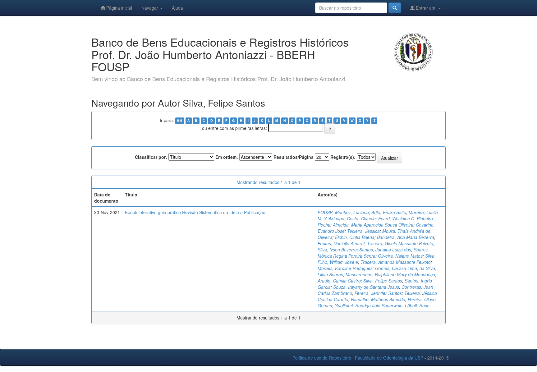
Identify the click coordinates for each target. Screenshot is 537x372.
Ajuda (177, 8)
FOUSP (325, 212)
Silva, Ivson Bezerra (337, 249)
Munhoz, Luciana (352, 212)
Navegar (150, 8)
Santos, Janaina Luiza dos (385, 249)
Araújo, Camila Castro (339, 281)
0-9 (179, 120)
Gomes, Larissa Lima (396, 268)
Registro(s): (343, 157)
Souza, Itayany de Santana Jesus (366, 287)
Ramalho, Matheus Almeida (378, 299)
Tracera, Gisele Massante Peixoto (400, 243)
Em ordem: (226, 157)
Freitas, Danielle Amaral (341, 243)
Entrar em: (426, 8)
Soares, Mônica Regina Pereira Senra (373, 252)
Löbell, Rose (417, 305)
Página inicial (118, 8)
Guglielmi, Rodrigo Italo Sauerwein (368, 305)
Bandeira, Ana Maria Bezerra (405, 237)
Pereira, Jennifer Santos (378, 293)
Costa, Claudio (361, 218)
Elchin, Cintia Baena (354, 237)
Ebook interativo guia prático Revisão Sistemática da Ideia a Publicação (195, 212)
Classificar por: (151, 157)
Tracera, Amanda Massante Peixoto (395, 262)
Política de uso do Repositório (321, 358)
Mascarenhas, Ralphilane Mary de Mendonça (390, 274)
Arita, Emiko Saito (388, 212)
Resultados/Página (293, 157)
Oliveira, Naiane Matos (400, 256)
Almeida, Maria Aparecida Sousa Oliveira (373, 225)
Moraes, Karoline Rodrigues (345, 268)
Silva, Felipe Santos (382, 281)
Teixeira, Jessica (363, 231)
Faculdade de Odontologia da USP (389, 358)
